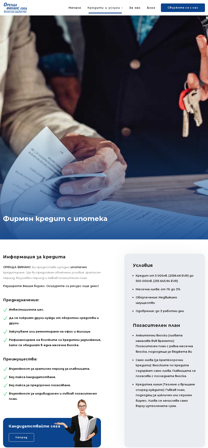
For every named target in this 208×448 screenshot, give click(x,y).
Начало (75, 8)
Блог (151, 8)
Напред (21, 437)
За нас (135, 8)
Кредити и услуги (104, 8)
